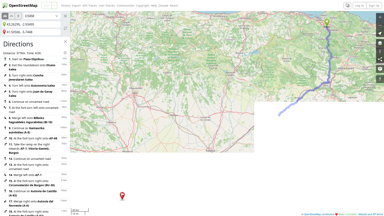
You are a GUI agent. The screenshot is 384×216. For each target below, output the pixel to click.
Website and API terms (370, 214)
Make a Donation (348, 214)
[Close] (65, 16)
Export (76, 5)
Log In (359, 5)
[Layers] (380, 43)
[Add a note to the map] (380, 69)
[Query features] (380, 79)
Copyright (142, 5)
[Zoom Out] (380, 25)
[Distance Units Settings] (65, 52)
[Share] (380, 59)
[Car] (5, 16)
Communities (125, 5)
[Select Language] (347, 5)
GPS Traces (89, 5)
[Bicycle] (11, 16)
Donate (163, 5)
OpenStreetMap (23, 5)
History (66, 5)
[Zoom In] (380, 17)
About (174, 5)
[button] (326, 23)
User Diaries (107, 5)
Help (154, 5)
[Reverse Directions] (65, 28)
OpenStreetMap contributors (319, 214)
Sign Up (374, 5)
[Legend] (380, 51)
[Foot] (18, 16)
